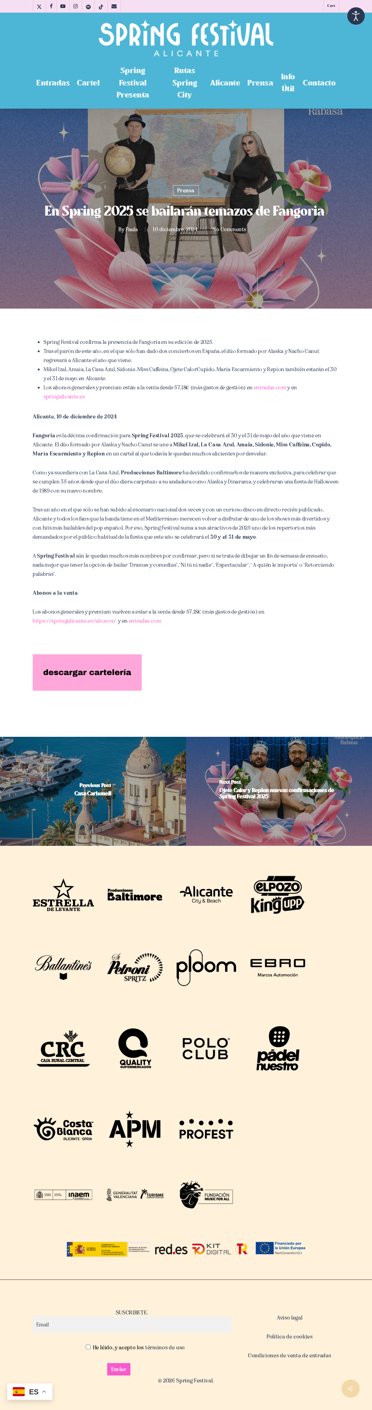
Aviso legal (289, 1317)
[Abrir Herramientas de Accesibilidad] (356, 16)
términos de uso (164, 1347)
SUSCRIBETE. (132, 1312)
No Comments (229, 229)
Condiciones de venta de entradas (289, 1355)
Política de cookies (290, 1336)
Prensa (186, 190)
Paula (132, 229)
